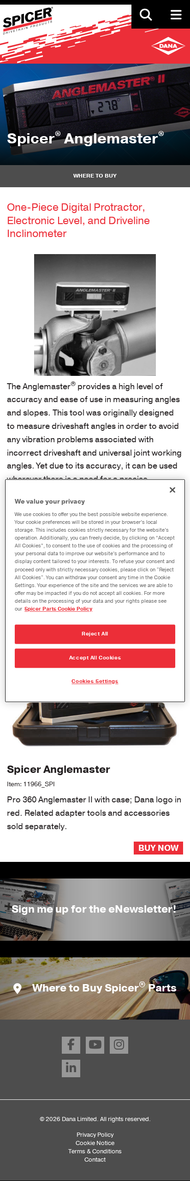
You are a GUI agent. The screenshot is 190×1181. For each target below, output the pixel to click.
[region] (95, 590)
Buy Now (158, 848)
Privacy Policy (95, 1135)
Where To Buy (95, 175)
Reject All (95, 633)
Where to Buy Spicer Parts (103, 988)
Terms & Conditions (95, 1151)
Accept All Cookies (95, 657)
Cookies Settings (94, 681)
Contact (95, 1159)
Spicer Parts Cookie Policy (58, 608)
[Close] (172, 490)
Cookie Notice (95, 1143)
